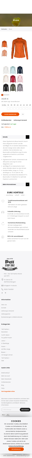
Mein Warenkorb (6, 379)
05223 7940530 (9, 289)
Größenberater (6, 120)
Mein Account (5, 376)
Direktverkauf (5, 373)
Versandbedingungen (23, 455)
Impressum (26, 454)
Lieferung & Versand (20, 120)
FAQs (2, 388)
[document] (16, 435)
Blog (2, 385)
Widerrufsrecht (17, 454)
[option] (4, 43)
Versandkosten (15, 101)
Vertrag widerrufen (8, 391)
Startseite (4, 29)
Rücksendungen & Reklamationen (11, 317)
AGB (4, 455)
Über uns (4, 305)
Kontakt (3, 308)
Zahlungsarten (5, 314)
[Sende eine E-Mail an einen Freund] (23, 114)
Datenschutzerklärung (16, 446)
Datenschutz (11, 455)
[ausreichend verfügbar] (8, 108)
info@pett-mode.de (10, 285)
